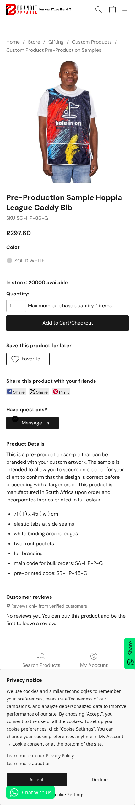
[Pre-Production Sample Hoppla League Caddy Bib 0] (67, 122)
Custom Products (92, 42)
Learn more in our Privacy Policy (40, 756)
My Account (94, 665)
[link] (68, 792)
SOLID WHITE (29, 260)
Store (34, 42)
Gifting (56, 42)
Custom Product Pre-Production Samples (53, 50)
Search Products (41, 665)
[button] (40, 9)
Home (13, 42)
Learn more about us (29, 763)
